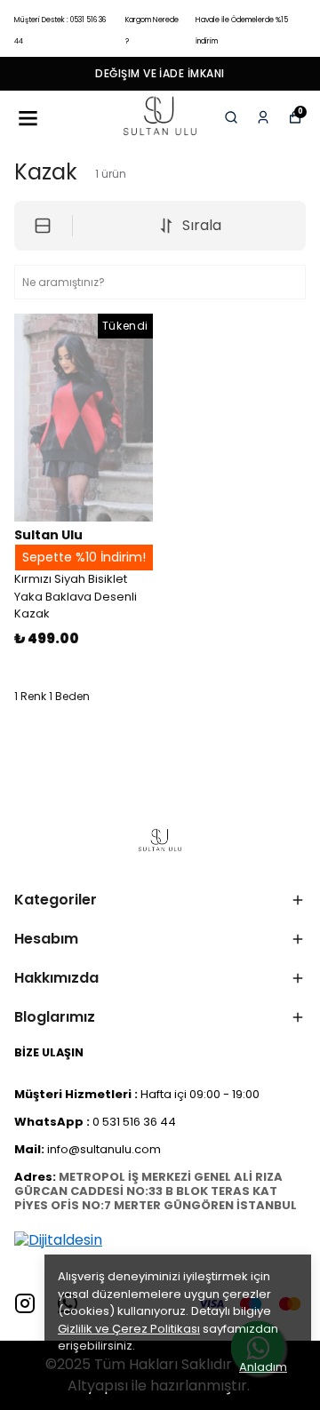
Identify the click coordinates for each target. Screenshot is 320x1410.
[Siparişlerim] (263, 117)
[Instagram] (25, 1303)
